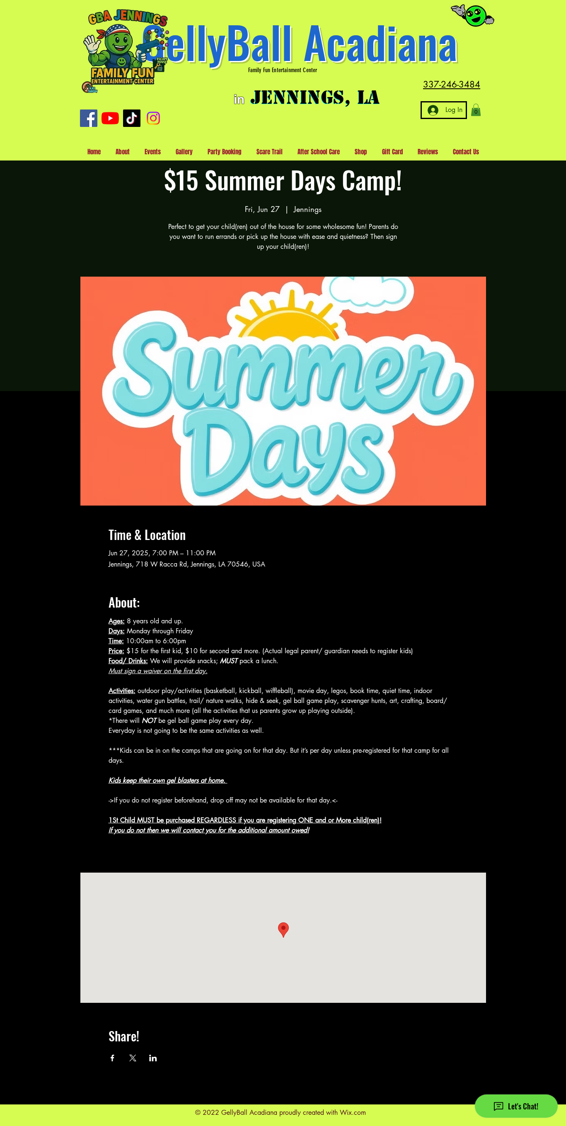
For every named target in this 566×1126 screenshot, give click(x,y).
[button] (476, 110)
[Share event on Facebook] (112, 1058)
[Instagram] (153, 118)
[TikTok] (131, 118)
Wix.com (353, 1112)
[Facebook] (88, 118)
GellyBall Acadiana (299, 41)
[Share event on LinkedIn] (153, 1058)
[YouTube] (110, 118)
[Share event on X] (133, 1058)
